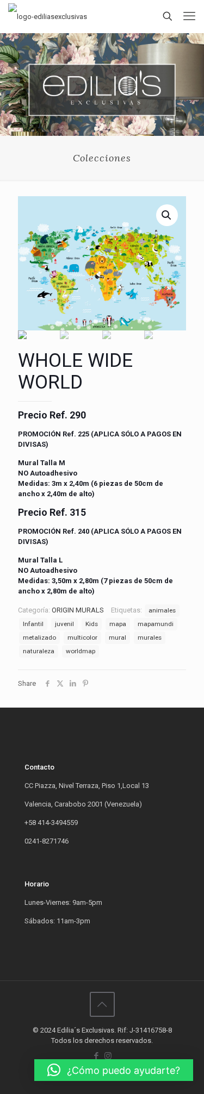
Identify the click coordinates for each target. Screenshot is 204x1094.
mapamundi (156, 624)
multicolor (82, 637)
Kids (91, 624)
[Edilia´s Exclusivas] (47, 16)
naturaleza (38, 651)
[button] (113, 1070)
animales (162, 610)
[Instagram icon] (108, 1056)
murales (150, 637)
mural (117, 637)
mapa (117, 624)
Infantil (33, 624)
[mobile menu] (189, 16)
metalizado (39, 637)
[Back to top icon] (102, 1004)
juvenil (64, 624)
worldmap (80, 651)
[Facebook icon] (96, 1056)
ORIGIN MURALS (78, 610)
